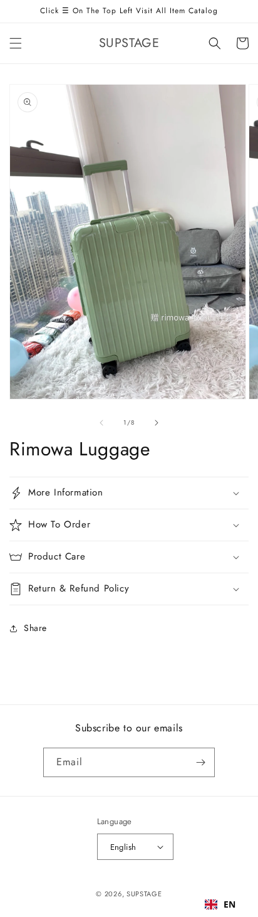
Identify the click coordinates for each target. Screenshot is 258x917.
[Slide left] (101, 423)
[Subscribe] (200, 762)
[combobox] (220, 904)
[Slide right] (156, 423)
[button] (15, 43)
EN (230, 904)
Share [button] (35, 628)
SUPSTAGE (144, 894)
